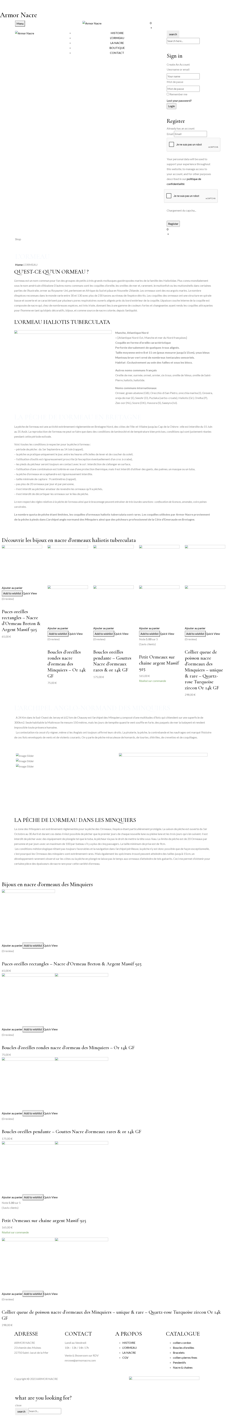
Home (19, 264)
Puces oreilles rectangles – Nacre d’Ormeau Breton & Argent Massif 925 (21, 620)
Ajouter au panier (12, 587)
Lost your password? (179, 100)
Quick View (30, 593)
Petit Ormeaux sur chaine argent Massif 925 (159, 663)
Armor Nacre (18, 15)
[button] (181, 25)
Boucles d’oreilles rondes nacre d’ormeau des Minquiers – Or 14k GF (67, 664)
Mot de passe (175, 81)
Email (170, 134)
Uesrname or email (178, 69)
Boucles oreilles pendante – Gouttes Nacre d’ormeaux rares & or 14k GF (112, 661)
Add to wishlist (12, 593)
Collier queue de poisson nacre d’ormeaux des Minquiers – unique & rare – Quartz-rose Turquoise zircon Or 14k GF (204, 670)
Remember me (178, 94)
